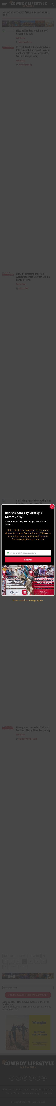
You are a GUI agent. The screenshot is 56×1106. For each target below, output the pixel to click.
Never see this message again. (28, 600)
